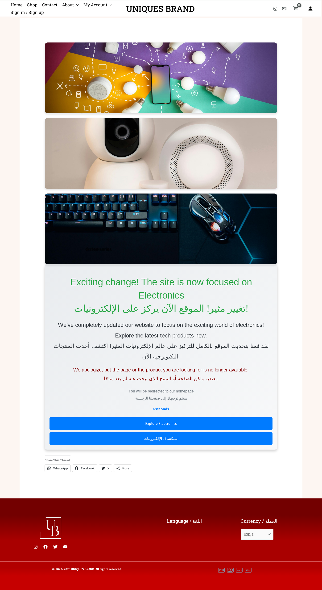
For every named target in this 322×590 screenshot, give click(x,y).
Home (16, 5)
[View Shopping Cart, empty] (295, 8)
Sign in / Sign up (27, 12)
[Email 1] (284, 9)
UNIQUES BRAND (160, 8)
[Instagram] (275, 9)
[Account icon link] (310, 8)
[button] (76, 5)
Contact (49, 5)
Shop (32, 5)
